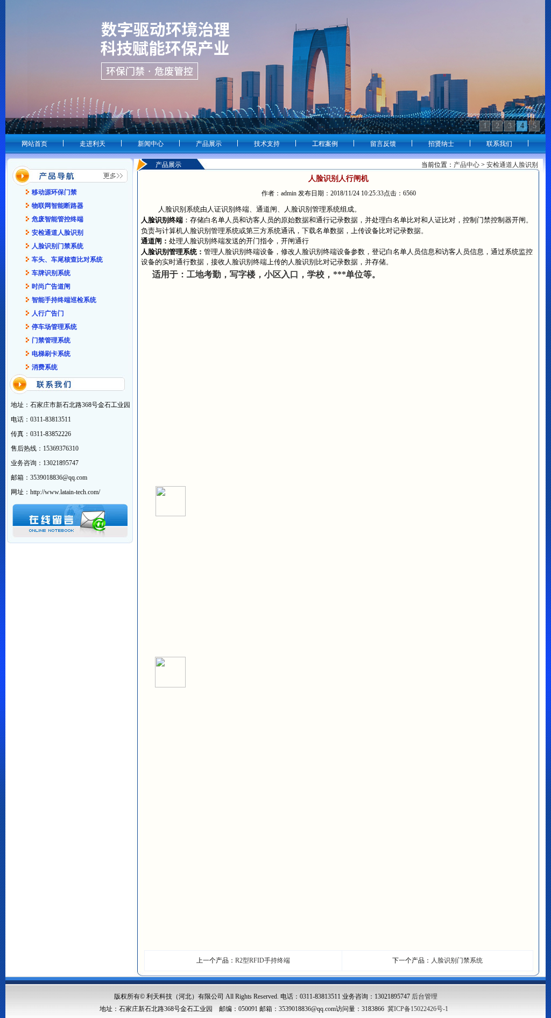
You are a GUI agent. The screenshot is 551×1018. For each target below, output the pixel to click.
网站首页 (34, 144)
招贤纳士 (441, 144)
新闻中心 (151, 144)
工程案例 (325, 144)
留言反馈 (383, 144)
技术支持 (267, 144)
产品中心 (467, 165)
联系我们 (499, 144)
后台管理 (424, 996)
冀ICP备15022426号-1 (417, 1009)
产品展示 (209, 144)
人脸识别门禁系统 (457, 960)
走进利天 (92, 144)
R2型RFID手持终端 (262, 960)
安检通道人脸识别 (512, 165)
